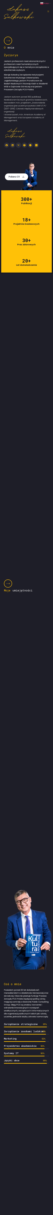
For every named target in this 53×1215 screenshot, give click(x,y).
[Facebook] (6, 145)
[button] (16, 176)
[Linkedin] (12, 145)
